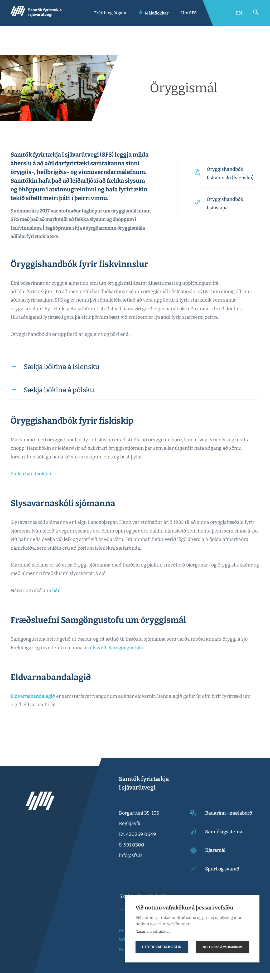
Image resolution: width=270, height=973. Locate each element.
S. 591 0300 (131, 845)
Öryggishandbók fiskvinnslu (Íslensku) (230, 173)
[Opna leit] (256, 12)
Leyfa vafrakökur (161, 947)
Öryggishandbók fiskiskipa (225, 203)
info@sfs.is (131, 855)
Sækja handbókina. (31, 474)
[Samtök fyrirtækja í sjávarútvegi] (36, 13)
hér (56, 590)
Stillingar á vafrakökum (222, 947)
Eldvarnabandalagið (33, 696)
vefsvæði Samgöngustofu (115, 648)
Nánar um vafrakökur (153, 931)
